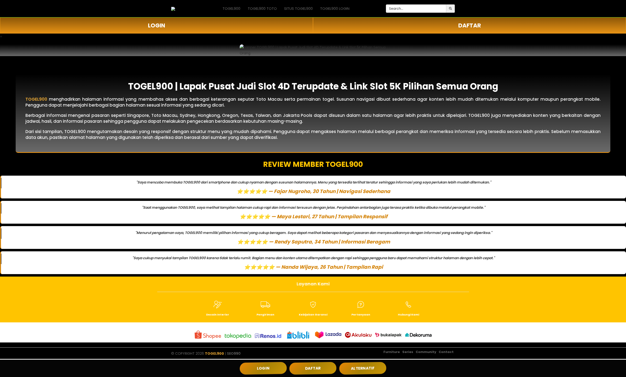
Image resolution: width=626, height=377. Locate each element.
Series (407, 352)
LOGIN (156, 25)
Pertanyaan (360, 314)
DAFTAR (469, 25)
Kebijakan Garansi (313, 314)
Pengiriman (265, 314)
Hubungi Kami (408, 314)
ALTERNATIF (362, 368)
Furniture (391, 352)
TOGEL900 (231, 8)
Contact (446, 352)
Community (426, 352)
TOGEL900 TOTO (262, 8)
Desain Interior (217, 314)
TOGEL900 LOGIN (334, 8)
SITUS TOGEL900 (298, 8)
